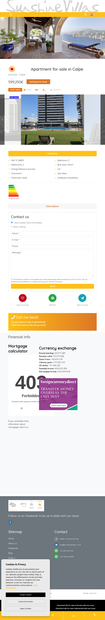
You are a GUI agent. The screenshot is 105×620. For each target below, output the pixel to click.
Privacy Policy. (77, 279)
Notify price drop (38, 81)
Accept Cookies (25, 595)
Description (52, 206)
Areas (11, 558)
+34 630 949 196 (65, 551)
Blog (10, 553)
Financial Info (19, 337)
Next (103, 119)
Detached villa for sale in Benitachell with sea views (75, 608)
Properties (13, 548)
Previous (2, 119)
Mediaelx (93, 593)
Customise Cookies (25, 601)
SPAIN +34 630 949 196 (68, 539)
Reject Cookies (25, 608)
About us (12, 543)
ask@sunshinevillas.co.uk (69, 545)
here (26, 427)
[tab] (52, 153)
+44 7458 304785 (66, 557)
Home (11, 538)
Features (52, 153)
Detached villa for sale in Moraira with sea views (75, 605)
